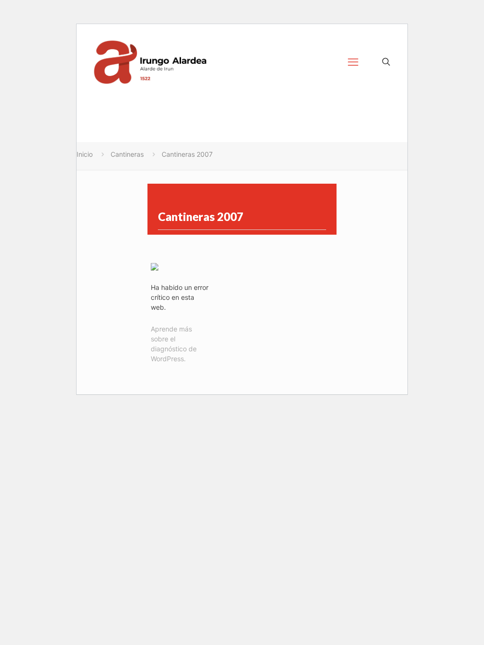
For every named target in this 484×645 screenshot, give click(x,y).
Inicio (85, 154)
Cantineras (127, 154)
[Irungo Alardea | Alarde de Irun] (150, 62)
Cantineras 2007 (187, 154)
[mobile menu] (353, 62)
